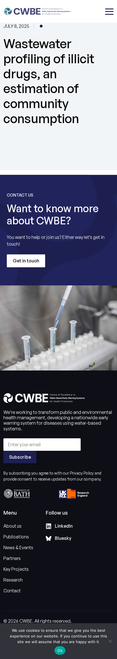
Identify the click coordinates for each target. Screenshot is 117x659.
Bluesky (63, 538)
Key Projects (16, 569)
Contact (12, 590)
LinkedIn (64, 526)
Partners (12, 558)
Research (13, 580)
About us (12, 526)
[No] (110, 641)
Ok (59, 650)
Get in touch (26, 261)
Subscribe (20, 457)
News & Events (18, 547)
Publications (16, 537)
